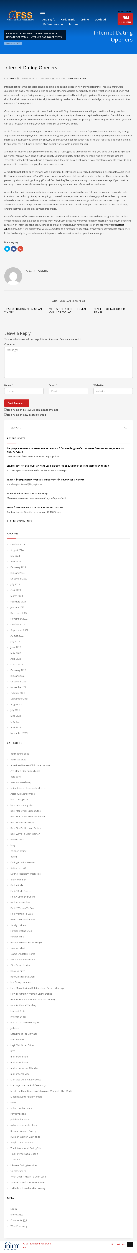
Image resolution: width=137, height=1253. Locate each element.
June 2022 (16, 647)
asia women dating (21, 782)
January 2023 (17, 607)
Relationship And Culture (24, 1125)
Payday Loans (18, 1113)
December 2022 (19, 613)
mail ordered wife (20, 1073)
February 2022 (18, 670)
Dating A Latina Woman (23, 862)
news (13, 1102)
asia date (16, 776)
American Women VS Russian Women (31, 765)
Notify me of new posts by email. (27, 414)
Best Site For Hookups (22, 822)
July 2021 (15, 710)
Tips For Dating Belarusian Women (23, 310)
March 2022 (17, 664)
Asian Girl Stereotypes (23, 793)
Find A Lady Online (20, 902)
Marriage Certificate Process (26, 1079)
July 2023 (15, 584)
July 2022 (15, 641)
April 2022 (16, 658)
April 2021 (16, 727)
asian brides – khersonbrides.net (29, 788)
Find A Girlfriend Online (23, 896)
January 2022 (17, 675)
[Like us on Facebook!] (130, 1244)
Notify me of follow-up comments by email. (33, 409)
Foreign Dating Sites (21, 930)
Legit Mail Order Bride (22, 1045)
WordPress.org (19, 1226)
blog (13, 845)
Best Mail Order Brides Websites (28, 816)
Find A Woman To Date (23, 908)
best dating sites (19, 799)
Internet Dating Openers (38, 33)
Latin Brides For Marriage (24, 1033)
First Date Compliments (23, 919)
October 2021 (18, 693)
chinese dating (18, 850)
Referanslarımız (53, 24)
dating (14, 856)
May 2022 (16, 652)
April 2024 (16, 561)
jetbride (15, 1028)
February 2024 (18, 567)
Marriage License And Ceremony (28, 1085)
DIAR (123, 11)
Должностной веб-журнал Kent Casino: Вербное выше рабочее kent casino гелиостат (58, 465)
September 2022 (19, 630)
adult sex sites (18, 759)
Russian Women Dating (23, 1131)
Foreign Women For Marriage (26, 942)
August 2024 (17, 550)
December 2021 (19, 681)
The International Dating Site (26, 1148)
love (13, 1050)
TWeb (29, 1247)
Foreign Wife (17, 936)
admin (10, 78)
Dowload (100, 19)
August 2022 (17, 635)
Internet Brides (19, 1016)
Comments (19, 1220)
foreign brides (18, 925)
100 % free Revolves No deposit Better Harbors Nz (35, 507)
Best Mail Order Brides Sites (26, 810)
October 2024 (18, 544)
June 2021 (16, 715)
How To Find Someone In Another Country (33, 999)
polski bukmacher (20, 1119)
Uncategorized (16, 37)
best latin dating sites (22, 805)
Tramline (15, 1159)
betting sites (17, 839)
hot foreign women (21, 982)
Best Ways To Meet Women (25, 833)
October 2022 (18, 624)
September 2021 (19, 698)
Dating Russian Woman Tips (26, 873)
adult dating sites (20, 753)
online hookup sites (21, 1108)
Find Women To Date (22, 913)
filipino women (18, 879)
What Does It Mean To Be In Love (28, 1176)
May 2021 (16, 721)
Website (98, 385)
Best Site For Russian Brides (26, 828)
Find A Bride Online (21, 891)
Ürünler (85, 19)
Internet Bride (18, 1011)
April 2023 (16, 590)
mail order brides (20, 1062)
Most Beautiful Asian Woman (26, 1096)
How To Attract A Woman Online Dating (31, 993)
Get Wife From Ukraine (23, 959)
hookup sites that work (23, 976)
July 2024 (15, 555)
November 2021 (19, 687)
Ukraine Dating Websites (24, 1165)
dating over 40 (18, 868)
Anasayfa (12, 33)
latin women (17, 1039)
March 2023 (17, 595)
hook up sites (18, 971)
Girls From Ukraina (21, 965)
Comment (10, 344)
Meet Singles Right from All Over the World (68, 310)
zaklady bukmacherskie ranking (28, 1188)
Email (53, 385)
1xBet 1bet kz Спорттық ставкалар (27, 493)
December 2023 (19, 578)
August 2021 (17, 704)
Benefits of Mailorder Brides (109, 310)
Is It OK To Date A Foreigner (25, 1022)
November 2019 (19, 733)
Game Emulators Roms (23, 953)
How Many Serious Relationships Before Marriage (38, 988)
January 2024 (17, 572)
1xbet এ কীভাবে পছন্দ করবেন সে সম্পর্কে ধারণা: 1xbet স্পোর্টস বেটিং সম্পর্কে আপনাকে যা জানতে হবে (45, 479)
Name (8, 385)
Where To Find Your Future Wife (28, 1182)
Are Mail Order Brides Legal (25, 771)
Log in (14, 1208)
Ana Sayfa (48, 19)
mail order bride (19, 1056)
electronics (125, 19)
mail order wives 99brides (24, 1068)
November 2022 (19, 618)
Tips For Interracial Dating (24, 1153)
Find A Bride (17, 885)
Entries (17, 1214)
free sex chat (18, 948)
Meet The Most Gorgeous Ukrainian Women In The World (41, 1091)
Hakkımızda (67, 19)
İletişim (73, 24)
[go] (125, 427)
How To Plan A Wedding (23, 1005)
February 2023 (18, 601)
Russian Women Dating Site (25, 1136)
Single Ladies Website (22, 1142)
